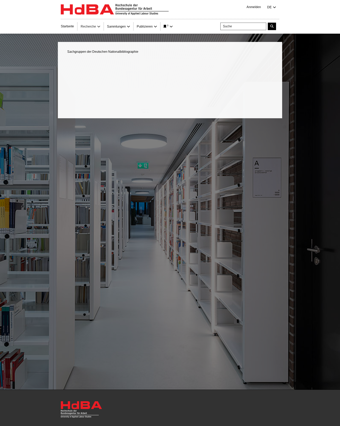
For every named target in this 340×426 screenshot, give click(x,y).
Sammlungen (116, 26)
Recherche (88, 26)
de (269, 7)
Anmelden (254, 7)
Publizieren (145, 26)
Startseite (67, 26)
